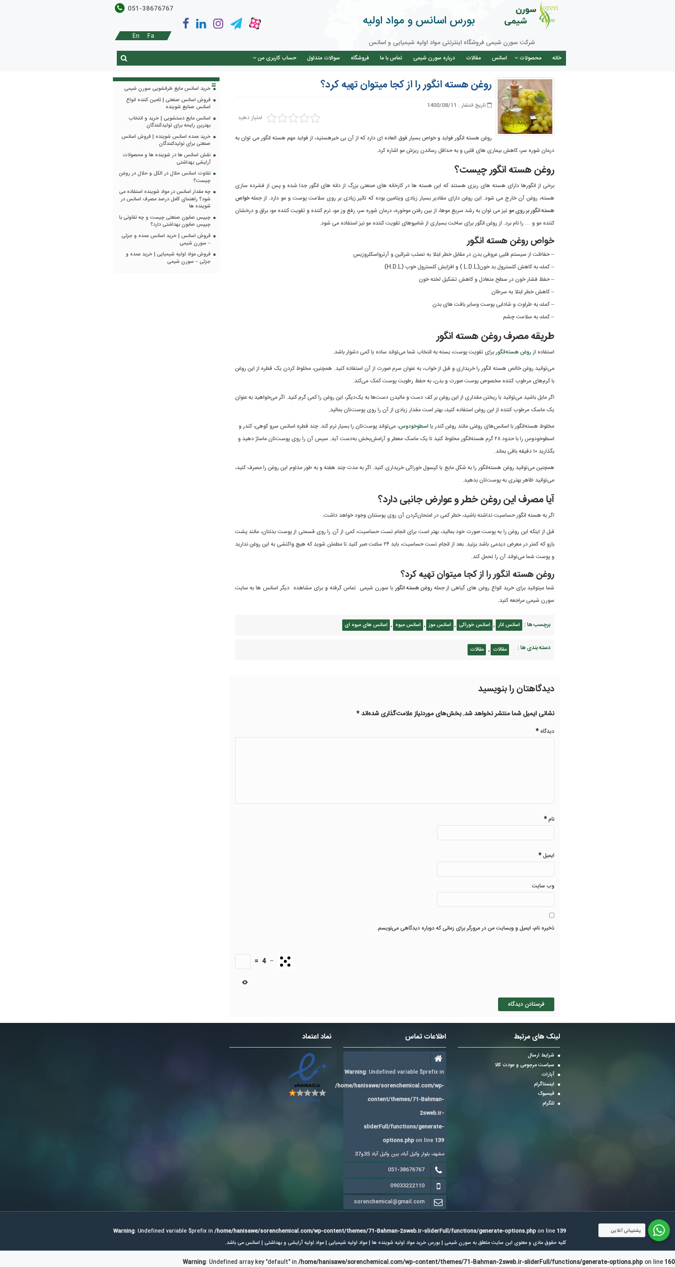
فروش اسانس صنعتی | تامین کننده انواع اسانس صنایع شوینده (168, 104)
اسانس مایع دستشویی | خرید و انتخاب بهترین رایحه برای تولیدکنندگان (170, 122)
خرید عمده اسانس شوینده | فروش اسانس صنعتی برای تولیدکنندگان (166, 140)
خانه (556, 58)
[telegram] (236, 23)
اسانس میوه (408, 625)
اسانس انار (509, 625)
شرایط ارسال (541, 1056)
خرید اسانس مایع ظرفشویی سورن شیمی (167, 89)
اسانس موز (440, 625)
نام (549, 819)
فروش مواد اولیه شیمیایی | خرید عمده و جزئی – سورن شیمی (168, 258)
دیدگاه (545, 731)
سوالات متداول (323, 58)
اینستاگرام (544, 1085)
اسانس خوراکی (474, 625)
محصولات (530, 58)
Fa (150, 36)
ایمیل (546, 855)
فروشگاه (360, 58)
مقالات (473, 58)
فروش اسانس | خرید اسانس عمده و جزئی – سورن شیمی (166, 240)
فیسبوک (546, 1094)
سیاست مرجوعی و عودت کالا (524, 1065)
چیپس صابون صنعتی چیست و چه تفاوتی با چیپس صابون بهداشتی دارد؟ (165, 221)
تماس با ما (391, 58)
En (135, 36)
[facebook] (185, 23)
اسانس (499, 58)
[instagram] (218, 23)
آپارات (547, 1075)
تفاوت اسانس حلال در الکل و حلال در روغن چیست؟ (165, 177)
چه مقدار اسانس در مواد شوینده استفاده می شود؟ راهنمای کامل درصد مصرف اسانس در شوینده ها (165, 199)
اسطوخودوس (414, 426)
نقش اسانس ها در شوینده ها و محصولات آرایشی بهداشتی (167, 159)
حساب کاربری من (277, 58)
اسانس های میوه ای (366, 625)
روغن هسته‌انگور (513, 352)
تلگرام (548, 1104)
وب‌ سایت (543, 886)
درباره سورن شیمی (434, 58)
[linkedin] (201, 23)
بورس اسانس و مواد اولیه (419, 21)
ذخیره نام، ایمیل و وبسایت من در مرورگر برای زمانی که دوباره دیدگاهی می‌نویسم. (465, 928)
